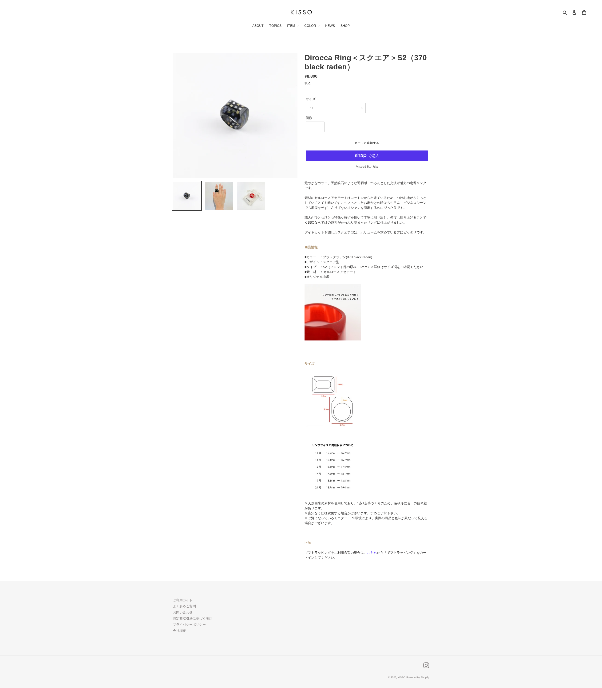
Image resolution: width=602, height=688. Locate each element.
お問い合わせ (183, 612)
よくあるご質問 (184, 606)
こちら (372, 552)
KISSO (401, 677)
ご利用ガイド (183, 600)
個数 (309, 118)
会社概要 (179, 631)
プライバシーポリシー (189, 624)
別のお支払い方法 (367, 166)
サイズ (311, 99)
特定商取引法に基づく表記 (192, 618)
